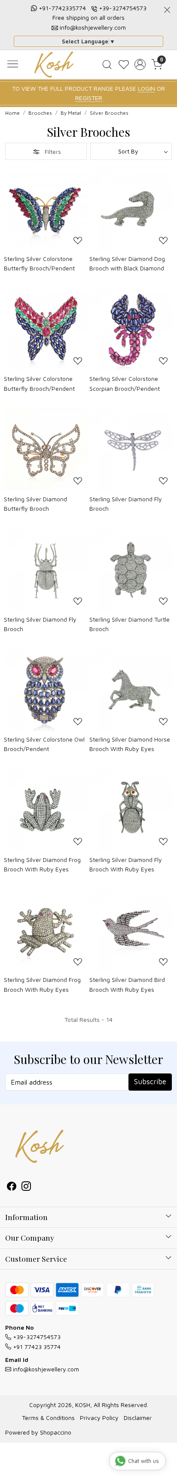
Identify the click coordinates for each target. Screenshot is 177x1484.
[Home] (54, 65)
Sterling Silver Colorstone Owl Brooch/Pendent (44, 744)
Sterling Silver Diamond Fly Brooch (125, 503)
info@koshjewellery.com (93, 27)
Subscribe (150, 1081)
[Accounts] (140, 64)
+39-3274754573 (122, 8)
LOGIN (146, 88)
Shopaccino (55, 1432)
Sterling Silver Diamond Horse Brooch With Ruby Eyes (129, 744)
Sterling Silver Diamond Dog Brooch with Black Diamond (127, 263)
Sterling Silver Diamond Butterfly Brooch (35, 503)
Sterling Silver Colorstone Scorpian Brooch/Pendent (124, 383)
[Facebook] (11, 1187)
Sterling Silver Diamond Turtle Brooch (129, 624)
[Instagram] (26, 1187)
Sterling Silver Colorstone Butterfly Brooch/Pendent (39, 263)
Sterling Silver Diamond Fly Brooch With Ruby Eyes (125, 864)
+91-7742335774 (62, 8)
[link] (106, 64)
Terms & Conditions (48, 1417)
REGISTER (88, 97)
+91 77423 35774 (36, 1346)
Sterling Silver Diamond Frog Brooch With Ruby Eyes (42, 864)
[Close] (167, 10)
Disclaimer (138, 1417)
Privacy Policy (99, 1417)
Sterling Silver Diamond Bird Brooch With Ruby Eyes (127, 984)
